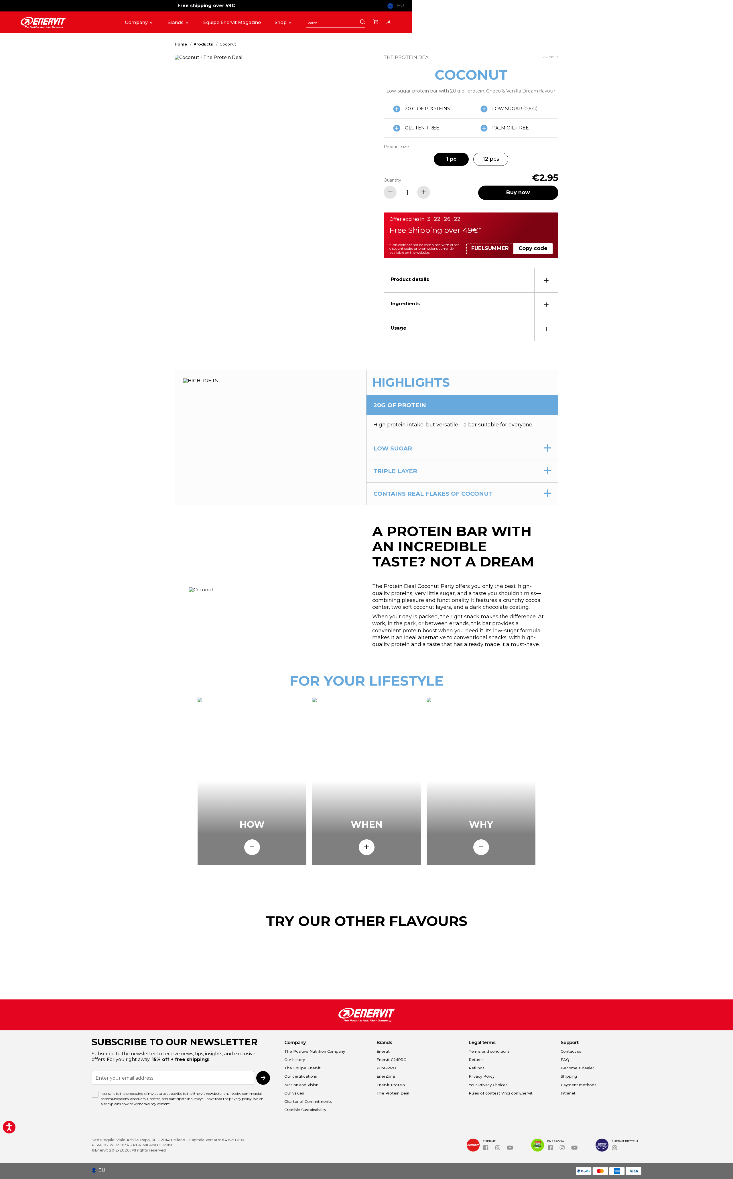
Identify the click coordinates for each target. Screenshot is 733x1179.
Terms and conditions (489, 1051)
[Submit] (362, 22)
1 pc (451, 159)
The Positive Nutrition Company (314, 1051)
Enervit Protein (391, 1084)
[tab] (471, 280)
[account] (389, 21)
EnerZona (386, 1076)
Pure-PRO (386, 1068)
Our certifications (300, 1076)
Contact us (571, 1051)
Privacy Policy (481, 1076)
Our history (294, 1059)
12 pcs (491, 159)
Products (203, 44)
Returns (476, 1059)
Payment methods (578, 1084)
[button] (101, 1170)
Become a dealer (577, 1068)
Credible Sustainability (305, 1109)
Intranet (568, 1093)
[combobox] (335, 23)
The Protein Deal (393, 1093)
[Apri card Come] (252, 847)
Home (181, 44)
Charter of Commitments (308, 1101)
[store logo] (67, 22)
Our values (294, 1093)
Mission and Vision (301, 1084)
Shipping (569, 1076)
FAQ (565, 1059)
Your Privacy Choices (488, 1084)
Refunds (476, 1068)
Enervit (383, 1051)
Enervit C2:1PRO (392, 1059)
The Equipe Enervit (302, 1068)
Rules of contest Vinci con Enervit (501, 1093)
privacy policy (240, 1099)
